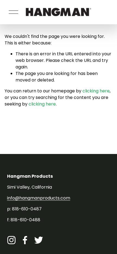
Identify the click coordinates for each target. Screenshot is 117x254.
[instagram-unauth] (11, 240)
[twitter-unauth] (38, 240)
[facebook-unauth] (25, 240)
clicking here (96, 91)
